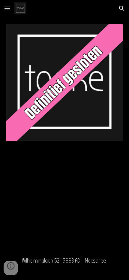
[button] (7, 8)
